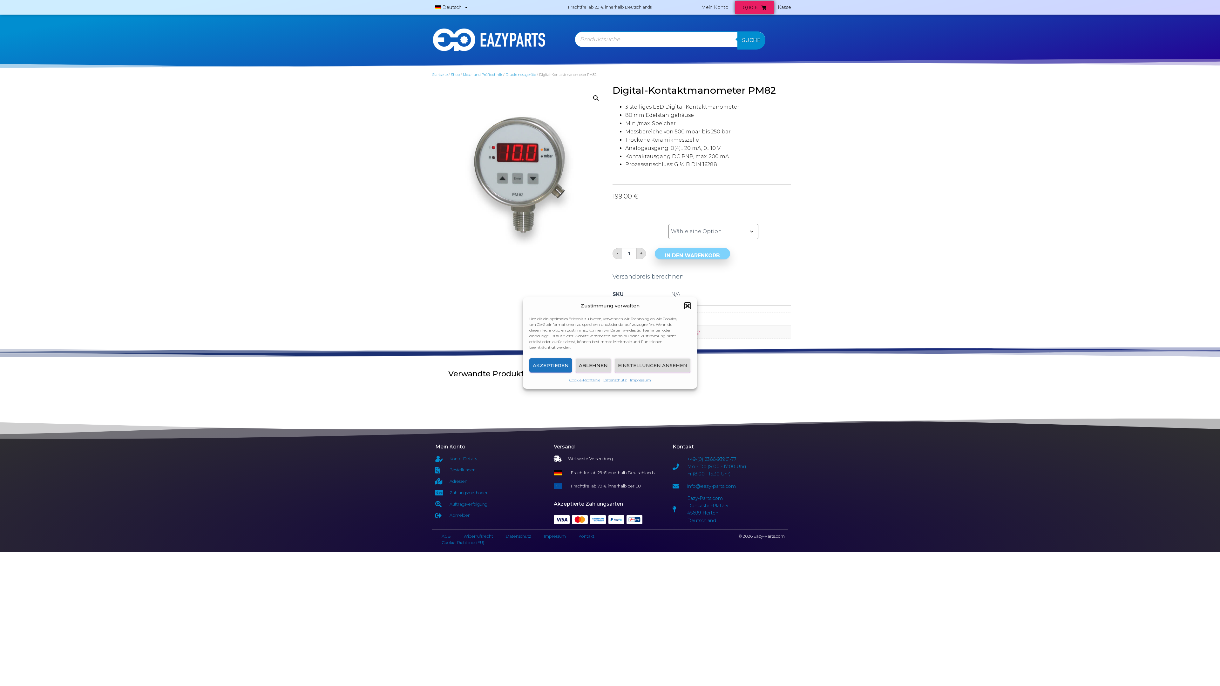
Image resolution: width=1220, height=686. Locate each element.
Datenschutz (615, 380)
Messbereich (633, 224)
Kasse (784, 7)
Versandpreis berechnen (648, 276)
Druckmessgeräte (520, 74)
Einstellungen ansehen (652, 365)
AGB (446, 536)
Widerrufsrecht (478, 536)
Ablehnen (593, 365)
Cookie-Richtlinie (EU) (463, 542)
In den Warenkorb (692, 255)
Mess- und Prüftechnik (482, 74)
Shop (455, 74)
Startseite (440, 74)
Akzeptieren (551, 365)
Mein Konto (715, 7)
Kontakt (586, 536)
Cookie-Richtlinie (584, 380)
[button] (687, 306)
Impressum (640, 380)
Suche (751, 40)
